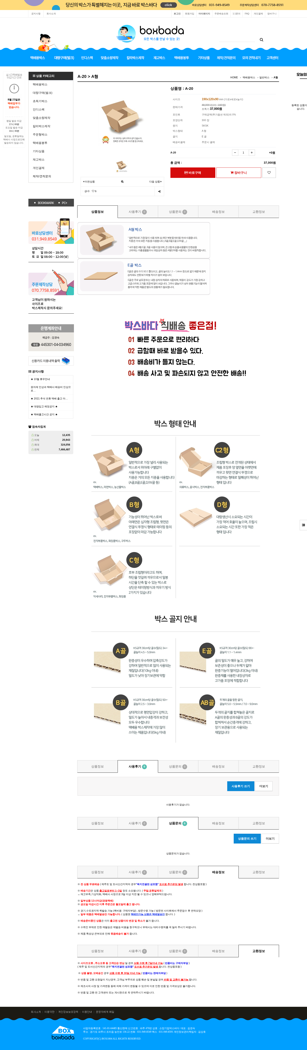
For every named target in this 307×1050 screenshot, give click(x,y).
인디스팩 (38, 109)
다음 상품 (154, 181)
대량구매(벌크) (42, 92)
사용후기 (137, 211)
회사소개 (51, 13)
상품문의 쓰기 (247, 838)
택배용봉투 (40, 142)
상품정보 (97, 211)
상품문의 (177, 211)
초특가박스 (40, 101)
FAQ (247, 13)
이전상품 (89, 181)
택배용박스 (40, 84)
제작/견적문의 (42, 176)
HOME (234, 77)
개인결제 (258, 13)
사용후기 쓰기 (241, 786)
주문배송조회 (221, 13)
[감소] (235, 152)
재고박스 (38, 159)
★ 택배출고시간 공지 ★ (44, 414)
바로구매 (194, 172)
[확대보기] (122, 181)
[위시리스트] (269, 172)
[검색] (261, 39)
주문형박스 (40, 134)
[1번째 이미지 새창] (121, 166)
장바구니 (272, 13)
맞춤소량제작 (41, 117)
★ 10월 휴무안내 (40, 379)
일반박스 (264, 77)
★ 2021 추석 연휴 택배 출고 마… (49, 398)
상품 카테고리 (45, 75)
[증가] (252, 152)
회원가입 (189, 13)
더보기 (263, 786)
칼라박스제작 (41, 126)
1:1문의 (236, 13)
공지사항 (36, 13)
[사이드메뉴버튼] (303, 525)
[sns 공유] (159, 191)
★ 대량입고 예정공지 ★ (44, 406)
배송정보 (218, 211)
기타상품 (38, 151)
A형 (276, 77)
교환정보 (258, 211)
